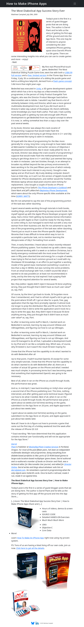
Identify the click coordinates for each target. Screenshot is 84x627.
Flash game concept (62, 81)
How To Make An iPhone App (30, 538)
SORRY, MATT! (23, 196)
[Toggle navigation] (75, 4)
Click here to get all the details (30, 548)
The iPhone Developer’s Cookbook (52, 187)
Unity (38, 88)
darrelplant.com (18, 470)
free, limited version (37, 75)
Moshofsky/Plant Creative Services (43, 447)
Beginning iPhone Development (53, 190)
